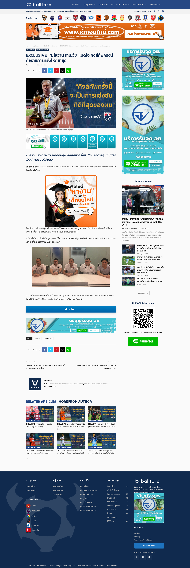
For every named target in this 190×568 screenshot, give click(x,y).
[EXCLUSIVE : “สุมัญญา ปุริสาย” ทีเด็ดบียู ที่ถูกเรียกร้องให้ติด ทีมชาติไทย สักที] (102, 414)
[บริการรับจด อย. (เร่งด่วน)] (71, 141)
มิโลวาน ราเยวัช (47, 339)
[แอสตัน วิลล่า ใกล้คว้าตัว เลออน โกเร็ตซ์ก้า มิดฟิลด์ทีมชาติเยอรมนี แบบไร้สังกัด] (128, 270)
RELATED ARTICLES (41, 401)
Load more (142, 293)
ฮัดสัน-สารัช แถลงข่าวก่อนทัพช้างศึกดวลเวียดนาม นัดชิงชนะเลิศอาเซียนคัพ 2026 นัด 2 (142, 222)
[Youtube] (162, 11)
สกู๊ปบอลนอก (58, 490)
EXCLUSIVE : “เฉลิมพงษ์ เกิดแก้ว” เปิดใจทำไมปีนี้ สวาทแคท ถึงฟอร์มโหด (45, 367)
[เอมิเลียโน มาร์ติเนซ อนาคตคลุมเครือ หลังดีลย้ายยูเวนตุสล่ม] (128, 281)
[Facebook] (154, 11)
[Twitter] (158, 11)
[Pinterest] (56, 70)
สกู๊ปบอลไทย (37, 46)
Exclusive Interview (50, 46)
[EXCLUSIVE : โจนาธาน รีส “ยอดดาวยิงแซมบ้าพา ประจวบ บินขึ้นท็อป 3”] (40, 441)
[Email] (62, 70)
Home (28, 46)
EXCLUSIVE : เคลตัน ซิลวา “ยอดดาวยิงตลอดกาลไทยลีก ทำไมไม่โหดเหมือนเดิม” (71, 426)
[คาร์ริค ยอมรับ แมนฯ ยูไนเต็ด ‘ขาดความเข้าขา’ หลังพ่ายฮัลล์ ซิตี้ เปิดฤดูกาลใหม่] (128, 249)
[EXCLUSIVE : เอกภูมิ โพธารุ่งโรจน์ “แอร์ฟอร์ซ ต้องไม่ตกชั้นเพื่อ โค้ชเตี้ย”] (102, 441)
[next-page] (31, 458)
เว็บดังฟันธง (57, 494)
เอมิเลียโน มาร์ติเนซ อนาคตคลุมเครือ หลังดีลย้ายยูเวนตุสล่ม (149, 280)
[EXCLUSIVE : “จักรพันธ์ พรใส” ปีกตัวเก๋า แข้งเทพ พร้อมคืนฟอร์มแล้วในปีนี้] (71, 441)
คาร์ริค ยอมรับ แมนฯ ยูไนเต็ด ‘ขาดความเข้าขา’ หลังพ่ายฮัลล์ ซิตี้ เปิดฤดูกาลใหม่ (150, 248)
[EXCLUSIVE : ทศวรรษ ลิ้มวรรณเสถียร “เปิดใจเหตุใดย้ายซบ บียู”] (40, 414)
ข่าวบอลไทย (126, 214)
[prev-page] (27, 458)
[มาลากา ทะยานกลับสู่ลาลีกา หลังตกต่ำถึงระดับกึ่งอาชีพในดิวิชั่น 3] (128, 260)
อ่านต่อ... (71, 309)
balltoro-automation (129, 229)
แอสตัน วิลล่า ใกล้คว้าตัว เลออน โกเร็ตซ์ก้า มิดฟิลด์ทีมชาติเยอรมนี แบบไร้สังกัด (150, 270)
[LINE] (68, 70)
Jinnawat (31, 65)
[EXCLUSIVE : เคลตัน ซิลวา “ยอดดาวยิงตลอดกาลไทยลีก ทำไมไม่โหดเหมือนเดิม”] (71, 414)
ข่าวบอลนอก (30, 490)
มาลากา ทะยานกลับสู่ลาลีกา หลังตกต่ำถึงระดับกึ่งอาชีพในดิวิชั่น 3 (150, 258)
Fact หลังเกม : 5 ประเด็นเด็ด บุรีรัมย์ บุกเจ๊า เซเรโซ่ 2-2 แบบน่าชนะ (96, 367)
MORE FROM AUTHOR (75, 401)
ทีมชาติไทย (37, 339)
